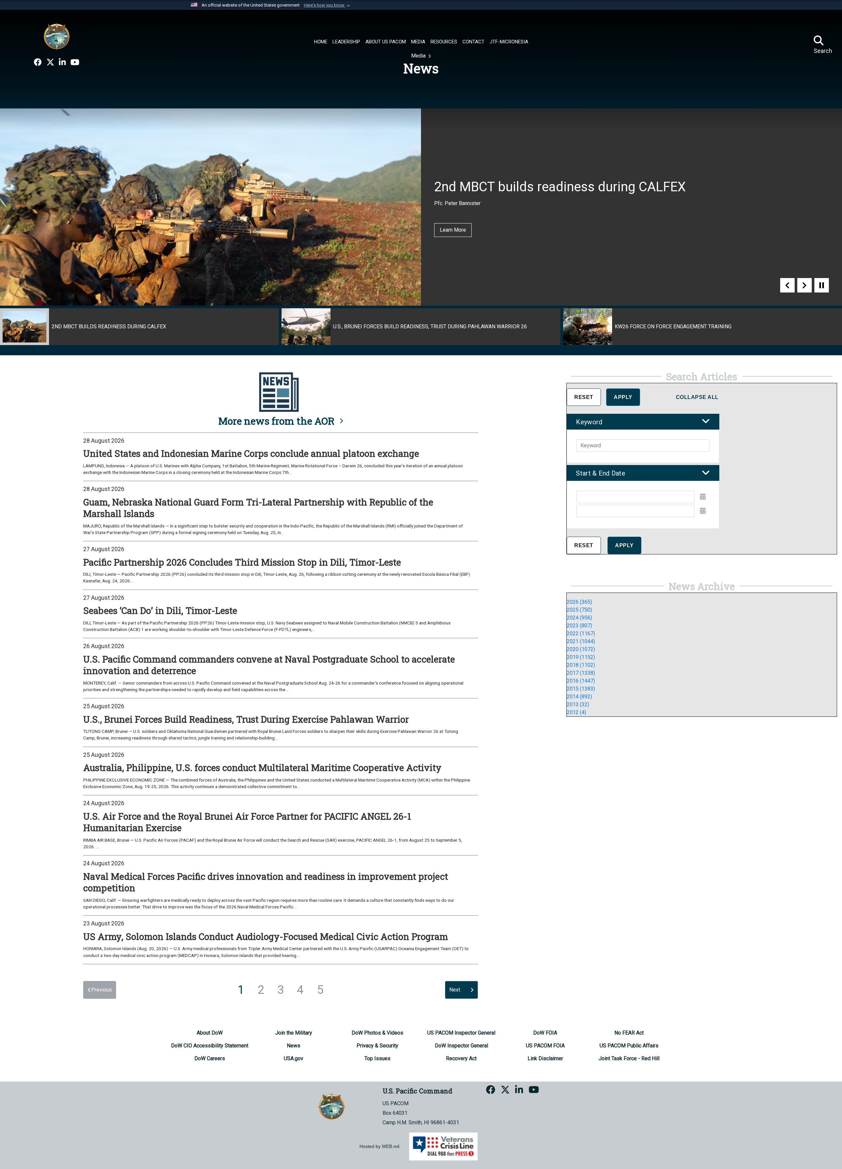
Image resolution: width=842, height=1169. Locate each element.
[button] (327, 5)
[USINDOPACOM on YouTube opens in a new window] (74, 62)
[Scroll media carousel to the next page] (804, 285)
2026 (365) (579, 602)
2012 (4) (576, 712)
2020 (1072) (581, 649)
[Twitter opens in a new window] (50, 62)
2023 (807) (579, 625)
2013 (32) (578, 704)
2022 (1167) (581, 633)
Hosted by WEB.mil (379, 1146)
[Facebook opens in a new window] (38, 62)
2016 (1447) (581, 681)
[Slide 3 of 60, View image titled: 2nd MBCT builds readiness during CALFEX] (139, 326)
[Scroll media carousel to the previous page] (787, 285)
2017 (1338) (581, 673)
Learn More (453, 230)
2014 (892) (579, 696)
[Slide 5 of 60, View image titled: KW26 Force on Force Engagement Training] (702, 326)
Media (419, 56)
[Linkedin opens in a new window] (62, 62)
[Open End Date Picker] (703, 510)
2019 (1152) (581, 657)
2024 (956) (579, 618)
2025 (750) (579, 610)
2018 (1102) (581, 665)
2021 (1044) (581, 641)
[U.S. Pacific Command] (56, 36)
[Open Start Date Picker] (703, 496)
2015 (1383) (581, 689)
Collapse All (697, 397)
